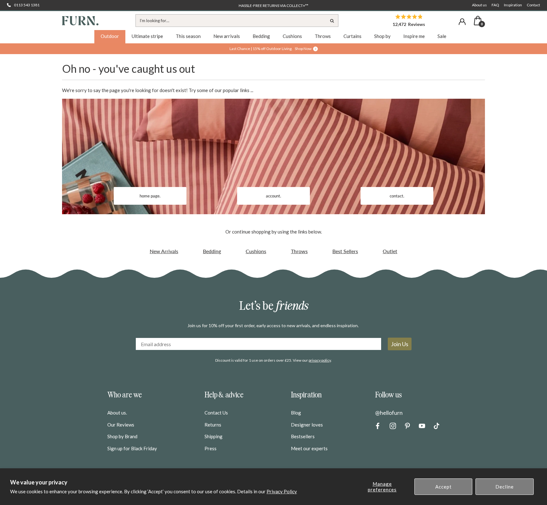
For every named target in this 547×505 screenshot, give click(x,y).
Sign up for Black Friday (132, 448)
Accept (443, 486)
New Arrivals (164, 251)
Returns (212, 424)
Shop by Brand (122, 436)
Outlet (390, 251)
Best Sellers (345, 251)
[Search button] (332, 20)
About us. (117, 412)
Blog (296, 412)
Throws (299, 251)
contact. (397, 195)
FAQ (495, 5)
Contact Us (216, 412)
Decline (504, 486)
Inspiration (513, 5)
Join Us (399, 343)
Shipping (213, 436)
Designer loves (307, 424)
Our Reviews (120, 424)
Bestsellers (303, 436)
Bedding (212, 251)
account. (273, 195)
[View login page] (462, 21)
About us (479, 5)
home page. (150, 195)
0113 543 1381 (27, 5)
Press (210, 448)
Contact (533, 5)
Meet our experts (309, 448)
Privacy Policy (282, 491)
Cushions (256, 251)
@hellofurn (389, 412)
